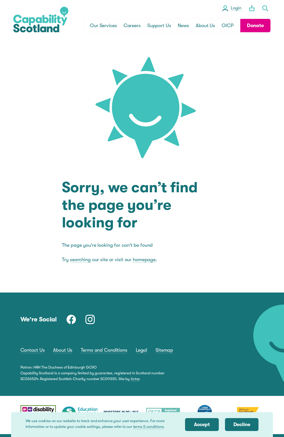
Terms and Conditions (104, 350)
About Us (62, 350)
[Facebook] (71, 319)
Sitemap (164, 350)
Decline (241, 424)
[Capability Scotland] (40, 19)
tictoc (135, 379)
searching (80, 259)
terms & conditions (148, 427)
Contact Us (32, 350)
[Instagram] (90, 319)
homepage (144, 259)
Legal (141, 350)
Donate (255, 25)
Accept (202, 424)
